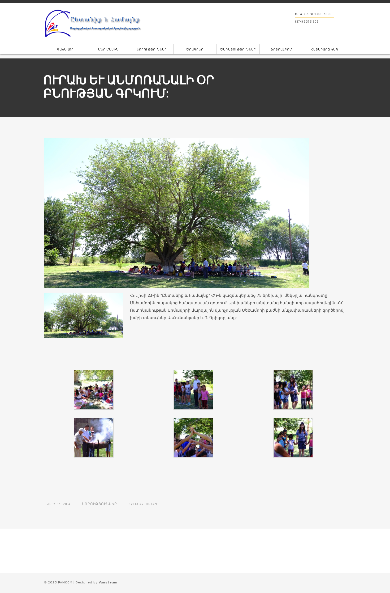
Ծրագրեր (194, 50)
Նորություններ (152, 50)
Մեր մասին (108, 50)
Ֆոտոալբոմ (281, 50)
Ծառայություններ (238, 50)
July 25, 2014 (58, 504)
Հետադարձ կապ (324, 50)
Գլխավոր (65, 50)
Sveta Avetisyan (143, 504)
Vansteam (108, 582)
